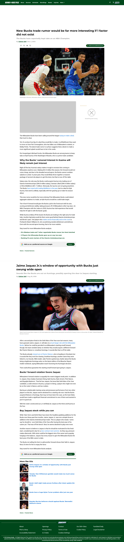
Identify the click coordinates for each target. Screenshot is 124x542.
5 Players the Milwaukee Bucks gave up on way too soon (41, 235)
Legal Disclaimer (99, 530)
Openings (45, 526)
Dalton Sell (22, 41)
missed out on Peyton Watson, (43, 354)
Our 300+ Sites (82, 526)
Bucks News (29, 513)
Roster (50, 2)
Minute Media (10, 537)
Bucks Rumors (29, 251)
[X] (113, 2)
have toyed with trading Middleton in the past (42, 188)
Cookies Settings (64, 533)
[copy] (30, 45)
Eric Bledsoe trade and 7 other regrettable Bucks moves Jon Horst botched (48, 232)
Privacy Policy (47, 530)
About (21, 526)
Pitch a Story (23, 530)
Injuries (56, 2)
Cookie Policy (81, 530)
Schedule (35, 2)
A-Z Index (45, 533)
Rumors (28, 2)
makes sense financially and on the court (56, 219)
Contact (61, 526)
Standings (43, 2)
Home (22, 251)
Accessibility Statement (27, 533)
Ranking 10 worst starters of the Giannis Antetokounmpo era (43, 238)
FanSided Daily (98, 526)
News (22, 2)
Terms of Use (62, 530)
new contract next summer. (50, 431)
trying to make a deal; (66, 136)
